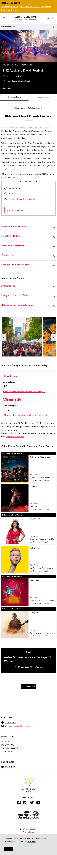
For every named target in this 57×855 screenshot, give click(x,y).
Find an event (8, 27)
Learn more (31, 841)
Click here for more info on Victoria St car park (25, 415)
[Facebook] (19, 803)
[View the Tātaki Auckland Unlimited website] (28, 814)
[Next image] (53, 337)
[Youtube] (38, 803)
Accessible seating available (22, 198)
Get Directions (28, 686)
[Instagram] (25, 803)
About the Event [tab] (14, 97)
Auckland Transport (15, 436)
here (8, 174)
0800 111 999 (11, 767)
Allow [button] (8, 849)
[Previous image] (3, 337)
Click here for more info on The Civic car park (24, 391)
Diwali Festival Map (15, 210)
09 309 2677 (10, 722)
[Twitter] (32, 803)
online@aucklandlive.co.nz (17, 725)
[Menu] (4, 18)
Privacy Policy (28, 832)
